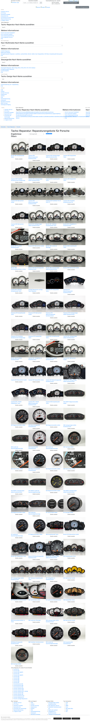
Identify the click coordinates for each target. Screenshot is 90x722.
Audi (25, 112)
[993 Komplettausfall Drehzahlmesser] (74, 633)
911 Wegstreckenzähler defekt (35, 534)
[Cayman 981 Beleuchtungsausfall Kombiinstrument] (57, 370)
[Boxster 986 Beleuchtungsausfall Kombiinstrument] (39, 258)
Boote (33, 112)
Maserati (27, 116)
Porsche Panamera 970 (18, 695)
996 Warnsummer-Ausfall (69, 620)
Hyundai (45, 113)
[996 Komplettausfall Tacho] (57, 525)
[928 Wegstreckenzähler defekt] (22, 503)
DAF (17, 113)
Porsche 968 (16, 678)
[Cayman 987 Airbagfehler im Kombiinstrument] (39, 349)
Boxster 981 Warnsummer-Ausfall (71, 534)
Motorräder (54, 116)
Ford (33, 113)
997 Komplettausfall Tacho (69, 556)
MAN (22, 116)
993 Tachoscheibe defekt (69, 468)
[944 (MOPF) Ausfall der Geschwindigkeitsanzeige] (39, 481)
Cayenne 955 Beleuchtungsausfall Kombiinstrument (33, 202)
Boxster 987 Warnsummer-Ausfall (36, 246)
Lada (20, 115)
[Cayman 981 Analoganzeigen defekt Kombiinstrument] (74, 370)
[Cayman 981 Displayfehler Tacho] (39, 370)
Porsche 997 (16, 682)
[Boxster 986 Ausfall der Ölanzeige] (57, 236)
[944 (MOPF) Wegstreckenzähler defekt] (74, 392)
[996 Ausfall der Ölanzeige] (39, 611)
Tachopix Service (5, 11)
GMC (35, 113)
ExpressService (4, 16)
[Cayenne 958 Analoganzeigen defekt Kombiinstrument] (57, 146)
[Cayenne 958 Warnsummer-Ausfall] (22, 215)
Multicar (59, 116)
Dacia (19, 113)
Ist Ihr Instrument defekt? (7, 34)
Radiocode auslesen (5, 52)
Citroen (49, 112)
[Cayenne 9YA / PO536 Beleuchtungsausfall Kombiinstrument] (39, 392)
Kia (59, 113)
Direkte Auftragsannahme (71, 2)
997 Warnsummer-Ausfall (69, 578)
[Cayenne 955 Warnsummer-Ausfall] (22, 191)
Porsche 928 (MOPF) (18, 672)
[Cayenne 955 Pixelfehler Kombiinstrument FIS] (74, 191)
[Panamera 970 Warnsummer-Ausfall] (39, 303)
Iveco (51, 113)
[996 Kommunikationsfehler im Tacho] (22, 611)
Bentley (30, 112)
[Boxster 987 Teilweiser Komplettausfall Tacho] (57, 215)
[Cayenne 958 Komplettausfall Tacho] (57, 392)
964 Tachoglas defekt (68, 447)
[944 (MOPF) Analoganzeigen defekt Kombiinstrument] (22, 481)
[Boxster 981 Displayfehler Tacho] (22, 547)
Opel (67, 710)
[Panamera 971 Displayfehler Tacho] (57, 280)
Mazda (35, 116)
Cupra (52, 112)
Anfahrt (2, 91)
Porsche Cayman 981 (18, 692)
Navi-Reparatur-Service (53, 705)
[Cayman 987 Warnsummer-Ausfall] (74, 349)
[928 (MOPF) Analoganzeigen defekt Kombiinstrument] (74, 481)
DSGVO (2, 95)
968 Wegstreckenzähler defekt (53, 425)
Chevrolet (41, 112)
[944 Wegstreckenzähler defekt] (57, 481)
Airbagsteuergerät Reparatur (7, 69)
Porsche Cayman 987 (18, 694)
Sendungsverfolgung (6, 104)
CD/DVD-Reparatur (5, 51)
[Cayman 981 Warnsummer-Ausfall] (22, 370)
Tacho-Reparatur (19, 107)
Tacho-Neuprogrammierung (7, 35)
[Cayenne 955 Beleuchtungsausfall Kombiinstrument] (39, 191)
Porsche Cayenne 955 (18, 688)
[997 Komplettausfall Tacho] (74, 547)
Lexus (20, 116)
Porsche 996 (16, 681)
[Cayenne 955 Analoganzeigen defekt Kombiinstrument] (39, 169)
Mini (46, 116)
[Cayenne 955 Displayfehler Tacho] (74, 169)
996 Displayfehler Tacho (69, 599)
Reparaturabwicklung (6, 19)
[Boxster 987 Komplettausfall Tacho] (22, 146)
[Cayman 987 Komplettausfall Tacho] (57, 327)
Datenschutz (4, 94)
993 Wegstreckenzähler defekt (18, 425)
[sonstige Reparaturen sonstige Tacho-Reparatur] (39, 280)
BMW (28, 112)
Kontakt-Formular (5, 92)
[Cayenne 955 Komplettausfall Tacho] (57, 169)
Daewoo (22, 113)
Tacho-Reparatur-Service (7, 37)
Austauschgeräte (5, 70)
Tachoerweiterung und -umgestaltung (9, 84)
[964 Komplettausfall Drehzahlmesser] (39, 437)
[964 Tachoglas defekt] (74, 437)
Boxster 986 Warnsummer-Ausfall (71, 267)
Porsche (18, 127)
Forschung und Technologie (7, 17)
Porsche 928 (16, 670)
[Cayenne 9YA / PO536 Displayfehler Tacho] (22, 392)
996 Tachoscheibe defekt (34, 599)
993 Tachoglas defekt (16, 664)
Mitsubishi (49, 116)
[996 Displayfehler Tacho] (74, 590)
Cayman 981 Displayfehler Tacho (36, 380)
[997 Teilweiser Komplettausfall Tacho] (39, 569)
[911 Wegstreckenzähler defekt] (39, 525)
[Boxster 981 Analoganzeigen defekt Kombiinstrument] (57, 547)
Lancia (28, 115)
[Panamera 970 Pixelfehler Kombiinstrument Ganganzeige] (22, 327)
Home (2, 107)
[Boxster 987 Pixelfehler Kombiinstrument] (22, 236)
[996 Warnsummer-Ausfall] (74, 611)
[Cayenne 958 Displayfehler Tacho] (74, 146)
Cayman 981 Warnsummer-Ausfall (19, 380)
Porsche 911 (16, 669)
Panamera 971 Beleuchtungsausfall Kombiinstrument (68, 291)
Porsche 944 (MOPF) (18, 675)
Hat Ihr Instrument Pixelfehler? (8, 32)
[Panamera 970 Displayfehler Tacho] (39, 327)
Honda (38, 113)
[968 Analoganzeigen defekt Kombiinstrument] (74, 416)
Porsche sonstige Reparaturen (20, 698)
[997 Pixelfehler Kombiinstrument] (22, 590)
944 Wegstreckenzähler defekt (53, 490)
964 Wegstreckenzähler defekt (53, 468)
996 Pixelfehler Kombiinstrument (36, 642)
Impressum (3, 100)
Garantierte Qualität (5, 14)
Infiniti (48, 113)
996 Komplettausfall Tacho (52, 534)
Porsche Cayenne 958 (18, 689)
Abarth (17, 112)
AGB (2, 89)
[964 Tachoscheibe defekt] (22, 459)
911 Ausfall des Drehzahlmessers (53, 599)
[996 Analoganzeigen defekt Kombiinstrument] (57, 611)
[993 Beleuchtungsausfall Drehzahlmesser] (39, 416)
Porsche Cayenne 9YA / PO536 (20, 691)
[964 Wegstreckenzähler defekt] (57, 459)
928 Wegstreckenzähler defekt (18, 512)
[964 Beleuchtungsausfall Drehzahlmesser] (39, 459)
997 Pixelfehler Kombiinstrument (18, 599)
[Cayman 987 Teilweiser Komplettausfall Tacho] (22, 280)
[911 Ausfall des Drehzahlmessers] (57, 590)
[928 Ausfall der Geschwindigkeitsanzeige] (39, 503)
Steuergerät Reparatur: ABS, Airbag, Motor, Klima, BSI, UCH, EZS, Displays (18, 67)
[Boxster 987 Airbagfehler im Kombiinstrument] (74, 215)
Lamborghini (24, 115)
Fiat (31, 113)
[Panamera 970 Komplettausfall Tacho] (22, 303)
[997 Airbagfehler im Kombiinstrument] (57, 569)
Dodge (25, 113)
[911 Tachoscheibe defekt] (57, 503)
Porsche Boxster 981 (18, 684)
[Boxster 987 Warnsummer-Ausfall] (39, 236)
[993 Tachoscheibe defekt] (74, 459)
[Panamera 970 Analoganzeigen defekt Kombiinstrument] (74, 303)
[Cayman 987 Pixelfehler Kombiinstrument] (57, 349)
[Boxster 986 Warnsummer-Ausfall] (74, 258)
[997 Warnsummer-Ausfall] (74, 569)
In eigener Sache (5, 20)
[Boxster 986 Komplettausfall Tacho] (74, 236)
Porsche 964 (16, 676)
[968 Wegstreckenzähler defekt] (57, 416)
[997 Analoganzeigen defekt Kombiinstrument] (22, 569)
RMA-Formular (4, 103)
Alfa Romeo (21, 112)
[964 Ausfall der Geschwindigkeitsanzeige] (57, 437)
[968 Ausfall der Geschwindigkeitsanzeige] (22, 437)
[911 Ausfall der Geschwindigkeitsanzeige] (22, 525)
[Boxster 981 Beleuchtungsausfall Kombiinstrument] (39, 547)
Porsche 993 (16, 679)
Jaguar (54, 113)
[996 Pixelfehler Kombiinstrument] (39, 633)
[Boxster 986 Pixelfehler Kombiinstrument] (22, 349)
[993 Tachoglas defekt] (22, 654)
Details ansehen (18, 159)
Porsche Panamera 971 (18, 697)
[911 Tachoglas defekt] (74, 503)
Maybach (31, 116)
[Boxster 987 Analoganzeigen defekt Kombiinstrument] (39, 215)
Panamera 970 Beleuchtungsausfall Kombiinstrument (50, 314)
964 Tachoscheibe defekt (17, 468)
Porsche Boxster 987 (18, 687)
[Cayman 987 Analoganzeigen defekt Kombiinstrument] (74, 327)
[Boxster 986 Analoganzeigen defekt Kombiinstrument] (57, 258)
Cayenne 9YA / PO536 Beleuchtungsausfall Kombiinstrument (33, 403)
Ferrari (28, 113)
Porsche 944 (16, 673)
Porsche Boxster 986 (18, 685)
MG (24, 116)
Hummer (42, 113)
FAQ (2, 38)
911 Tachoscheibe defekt (51, 512)
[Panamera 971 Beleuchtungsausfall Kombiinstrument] (74, 280)
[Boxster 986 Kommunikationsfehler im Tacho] (22, 258)
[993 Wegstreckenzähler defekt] (22, 416)
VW (66, 711)
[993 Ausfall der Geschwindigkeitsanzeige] (57, 633)
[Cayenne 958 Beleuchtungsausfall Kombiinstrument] (39, 146)
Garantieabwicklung (5, 98)
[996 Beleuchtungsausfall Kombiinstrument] (22, 633)
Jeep (57, 113)
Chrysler (45, 112)
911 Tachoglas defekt (68, 512)
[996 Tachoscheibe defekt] (39, 590)
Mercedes (39, 116)
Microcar (43, 116)
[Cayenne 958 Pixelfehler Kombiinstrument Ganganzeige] (22, 169)
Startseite (3, 127)
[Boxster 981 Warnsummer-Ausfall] (74, 525)
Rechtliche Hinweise (5, 101)
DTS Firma (3, 13)
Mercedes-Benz (69, 708)
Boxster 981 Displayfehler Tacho (18, 556)
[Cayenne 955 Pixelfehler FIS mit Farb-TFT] (57, 191)
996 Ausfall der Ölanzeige (34, 620)
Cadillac (37, 112)
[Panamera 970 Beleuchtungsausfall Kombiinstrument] (57, 303)
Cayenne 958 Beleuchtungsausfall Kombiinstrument (33, 157)
